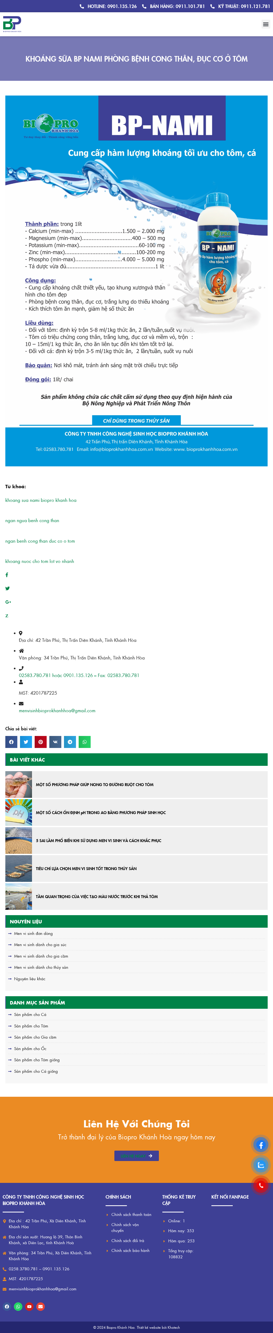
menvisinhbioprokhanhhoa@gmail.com (57, 710)
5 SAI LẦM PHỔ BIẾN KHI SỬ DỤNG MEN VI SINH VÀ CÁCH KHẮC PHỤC (98, 840)
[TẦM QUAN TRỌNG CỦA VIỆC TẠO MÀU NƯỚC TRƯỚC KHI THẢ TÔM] (18, 896)
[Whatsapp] (18, 1306)
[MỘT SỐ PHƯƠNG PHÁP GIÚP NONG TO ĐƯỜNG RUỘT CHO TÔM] (18, 784)
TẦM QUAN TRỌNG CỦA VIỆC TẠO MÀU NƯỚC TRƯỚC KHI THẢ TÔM (97, 896)
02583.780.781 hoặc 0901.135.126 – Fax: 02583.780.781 (79, 675)
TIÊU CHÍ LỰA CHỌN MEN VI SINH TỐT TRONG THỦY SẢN (86, 868)
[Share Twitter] (7, 588)
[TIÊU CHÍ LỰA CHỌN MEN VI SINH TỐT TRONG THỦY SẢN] (18, 868)
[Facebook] (7, 1306)
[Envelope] (40, 1306)
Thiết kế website (149, 1327)
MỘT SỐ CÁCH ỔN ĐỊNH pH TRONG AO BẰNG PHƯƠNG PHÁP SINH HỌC (101, 812)
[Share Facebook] (6, 574)
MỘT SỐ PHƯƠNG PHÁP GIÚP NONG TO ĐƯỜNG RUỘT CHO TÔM (95, 784)
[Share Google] (8, 602)
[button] (266, 24)
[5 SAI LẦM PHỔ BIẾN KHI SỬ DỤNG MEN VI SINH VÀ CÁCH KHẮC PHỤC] (18, 840)
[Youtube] (29, 1306)
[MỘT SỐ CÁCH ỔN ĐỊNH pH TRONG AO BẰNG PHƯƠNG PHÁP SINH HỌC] (18, 812)
